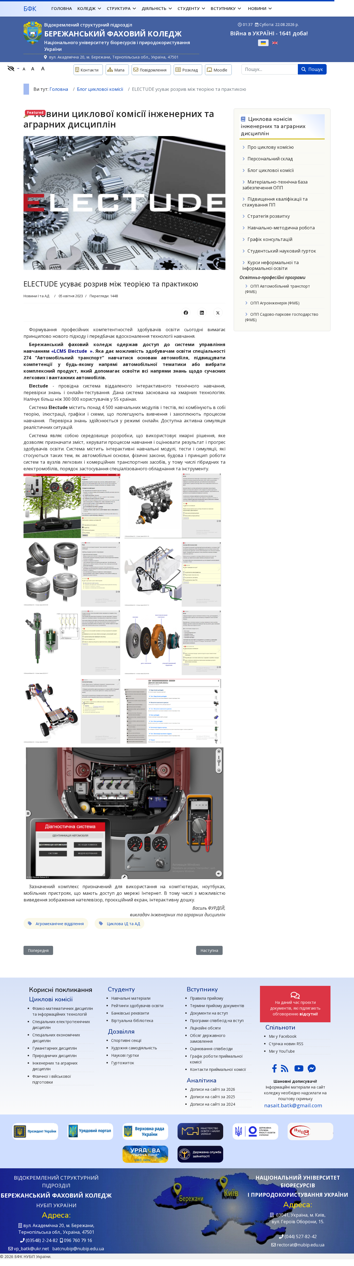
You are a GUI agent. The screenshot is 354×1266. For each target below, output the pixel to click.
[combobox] (269, 69)
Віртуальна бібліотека (132, 1020)
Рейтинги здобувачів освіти (137, 1005)
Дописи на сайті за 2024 (212, 1104)
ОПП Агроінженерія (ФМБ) (275, 303)
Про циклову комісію (271, 147)
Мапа (119, 70)
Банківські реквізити (130, 1013)
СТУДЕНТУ (189, 8)
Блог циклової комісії (271, 170)
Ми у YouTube (282, 1051)
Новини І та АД (36, 295)
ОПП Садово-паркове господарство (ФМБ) (281, 317)
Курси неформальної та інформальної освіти (270, 265)
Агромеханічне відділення (59, 923)
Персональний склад (270, 159)
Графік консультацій (270, 239)
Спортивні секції (126, 1040)
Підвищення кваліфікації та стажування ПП (275, 202)
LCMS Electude (70, 351)
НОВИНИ (257, 8)
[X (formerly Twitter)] (218, 312)
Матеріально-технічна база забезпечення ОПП (275, 185)
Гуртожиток (122, 1062)
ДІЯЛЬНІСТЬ (154, 8)
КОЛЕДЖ (86, 8)
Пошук (315, 69)
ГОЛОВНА (61, 8)
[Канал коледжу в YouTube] (299, 1070)
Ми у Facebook (282, 1036)
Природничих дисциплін (54, 1055)
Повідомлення (153, 70)
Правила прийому (206, 998)
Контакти (89, 70)
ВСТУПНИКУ (223, 8)
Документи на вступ (209, 1013)
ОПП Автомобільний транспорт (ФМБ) (277, 288)
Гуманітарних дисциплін (54, 1048)
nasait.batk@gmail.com (293, 1105)
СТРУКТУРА (119, 8)
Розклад (190, 70)
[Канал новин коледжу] (284, 1070)
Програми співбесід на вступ (217, 1020)
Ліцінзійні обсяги (205, 1028)
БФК (30, 8)
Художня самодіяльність (134, 1047)
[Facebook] (186, 312)
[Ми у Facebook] (274, 1070)
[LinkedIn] (202, 312)
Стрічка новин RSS (286, 1043)
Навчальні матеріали (130, 998)
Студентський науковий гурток (282, 251)
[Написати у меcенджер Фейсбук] (311, 1070)
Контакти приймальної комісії (218, 1069)
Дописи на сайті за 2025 (212, 1096)
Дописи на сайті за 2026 (212, 1089)
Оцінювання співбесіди (211, 1048)
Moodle (220, 70)
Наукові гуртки (125, 1055)
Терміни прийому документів (217, 1005)
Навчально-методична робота (281, 228)
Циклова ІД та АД (123, 923)
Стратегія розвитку (269, 216)
